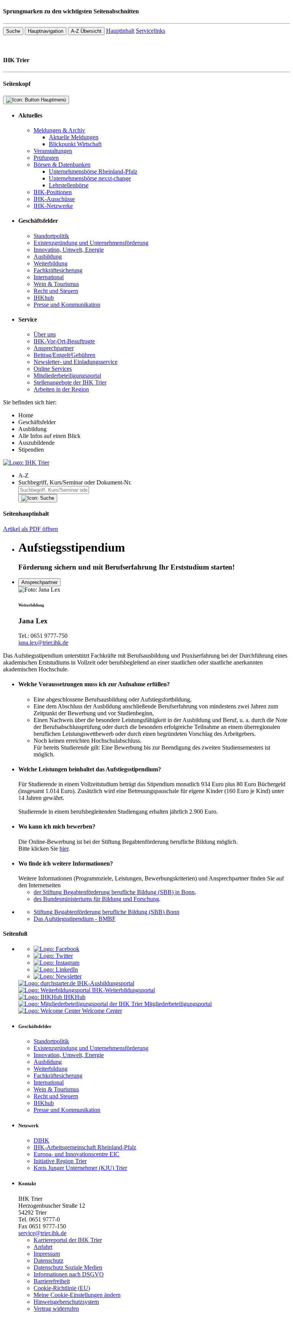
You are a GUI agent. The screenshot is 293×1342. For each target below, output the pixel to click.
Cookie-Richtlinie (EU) (62, 1288)
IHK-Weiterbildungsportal (123, 990)
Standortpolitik (51, 236)
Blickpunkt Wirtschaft (75, 144)
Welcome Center (102, 1010)
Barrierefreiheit (52, 1281)
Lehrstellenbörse (69, 185)
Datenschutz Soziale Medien (68, 1267)
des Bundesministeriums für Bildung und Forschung (96, 899)
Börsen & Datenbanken (62, 164)
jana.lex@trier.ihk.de (43, 642)
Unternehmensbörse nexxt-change (90, 178)
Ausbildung (48, 256)
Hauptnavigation (45, 31)
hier (64, 848)
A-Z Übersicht (86, 31)
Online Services (53, 368)
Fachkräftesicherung (58, 270)
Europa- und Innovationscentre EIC (76, 1154)
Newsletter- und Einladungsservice (76, 362)
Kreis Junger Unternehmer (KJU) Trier (80, 1168)
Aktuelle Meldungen (73, 137)
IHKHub (74, 997)
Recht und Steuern (56, 291)
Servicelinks (150, 30)
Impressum (47, 1253)
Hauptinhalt (120, 30)
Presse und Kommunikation (67, 304)
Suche (13, 31)
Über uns (45, 334)
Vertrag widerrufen (56, 1308)
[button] (154, 475)
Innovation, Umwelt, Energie (69, 249)
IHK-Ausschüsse (54, 199)
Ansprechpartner (54, 348)
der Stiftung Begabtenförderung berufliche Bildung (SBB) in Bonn (114, 892)
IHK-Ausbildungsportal (105, 983)
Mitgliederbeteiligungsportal (67, 375)
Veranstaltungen (53, 151)
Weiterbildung (51, 263)
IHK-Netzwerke (53, 206)
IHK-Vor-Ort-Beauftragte (64, 341)
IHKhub (44, 297)
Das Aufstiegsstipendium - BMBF (75, 919)
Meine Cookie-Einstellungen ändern (77, 1295)
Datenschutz (48, 1260)
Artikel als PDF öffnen (30, 529)
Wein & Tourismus (56, 284)
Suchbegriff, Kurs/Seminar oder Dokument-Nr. (75, 482)
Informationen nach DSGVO (69, 1274)
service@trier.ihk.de (42, 1233)
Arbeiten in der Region (61, 389)
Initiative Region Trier (60, 1161)
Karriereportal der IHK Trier (68, 1240)
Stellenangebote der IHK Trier (70, 382)
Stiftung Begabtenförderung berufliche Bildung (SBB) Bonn (106, 912)
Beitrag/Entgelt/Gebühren (64, 355)
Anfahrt (43, 1247)
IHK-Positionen (53, 192)
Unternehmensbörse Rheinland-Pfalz (93, 171)
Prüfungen (46, 157)
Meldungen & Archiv (59, 130)
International (49, 277)
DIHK (41, 1140)
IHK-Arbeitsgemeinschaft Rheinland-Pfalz (85, 1147)
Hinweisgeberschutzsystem (66, 1302)
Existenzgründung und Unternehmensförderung (91, 243)
